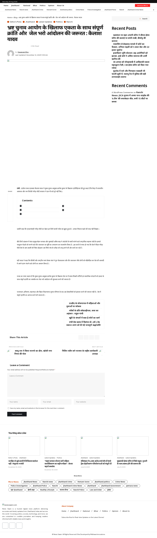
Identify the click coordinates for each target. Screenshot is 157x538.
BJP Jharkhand (16, 490)
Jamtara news (132, 486)
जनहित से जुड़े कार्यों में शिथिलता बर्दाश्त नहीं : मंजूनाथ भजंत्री (23, 462)
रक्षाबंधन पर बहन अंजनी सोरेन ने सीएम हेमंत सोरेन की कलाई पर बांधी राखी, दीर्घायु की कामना (130, 38)
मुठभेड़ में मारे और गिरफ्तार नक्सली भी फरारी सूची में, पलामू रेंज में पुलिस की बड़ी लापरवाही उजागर (129, 73)
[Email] (13, 46)
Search (144, 19)
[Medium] (149, 10)
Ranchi (122, 10)
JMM (109, 490)
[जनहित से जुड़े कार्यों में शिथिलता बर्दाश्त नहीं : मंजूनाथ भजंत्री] (24, 446)
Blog (15, 17)
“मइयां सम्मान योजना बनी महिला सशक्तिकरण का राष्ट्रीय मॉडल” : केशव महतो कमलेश (59, 464)
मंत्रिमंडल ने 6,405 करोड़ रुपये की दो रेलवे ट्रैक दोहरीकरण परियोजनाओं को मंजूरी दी (96, 462)
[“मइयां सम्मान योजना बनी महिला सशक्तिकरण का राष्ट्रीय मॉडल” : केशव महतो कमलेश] (60, 446)
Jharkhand (30, 22)
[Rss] (154, 10)
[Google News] (147, 10)
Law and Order (96, 490)
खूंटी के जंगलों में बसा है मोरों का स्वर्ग (84, 317)
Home (9, 17)
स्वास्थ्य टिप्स (64, 490)
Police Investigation (94, 10)
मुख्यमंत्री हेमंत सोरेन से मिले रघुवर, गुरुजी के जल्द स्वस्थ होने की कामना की (132, 462)
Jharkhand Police (110, 10)
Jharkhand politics (66, 10)
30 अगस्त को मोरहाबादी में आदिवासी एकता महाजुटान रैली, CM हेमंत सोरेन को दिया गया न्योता (130, 65)
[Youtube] (5, 526)
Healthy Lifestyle (47, 490)
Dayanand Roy (23, 52)
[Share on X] (8, 46)
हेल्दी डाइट (31, 490)
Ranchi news (24, 10)
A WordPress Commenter (122, 92)
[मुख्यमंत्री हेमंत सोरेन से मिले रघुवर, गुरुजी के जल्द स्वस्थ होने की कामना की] (133, 446)
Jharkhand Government (111, 486)
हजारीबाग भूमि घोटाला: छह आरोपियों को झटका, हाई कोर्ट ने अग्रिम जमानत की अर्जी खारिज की (130, 56)
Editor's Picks (15, 22)
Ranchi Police (78, 490)
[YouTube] (144, 10)
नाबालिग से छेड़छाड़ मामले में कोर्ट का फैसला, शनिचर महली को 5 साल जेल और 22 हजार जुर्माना (130, 47)
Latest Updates (45, 22)
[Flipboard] (151, 10)
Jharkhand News (10, 10)
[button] (153, 5)
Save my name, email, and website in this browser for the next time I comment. (37, 408)
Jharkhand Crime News (135, 10)
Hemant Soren (51, 10)
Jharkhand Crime (37, 10)
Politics (59, 22)
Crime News (80, 10)
